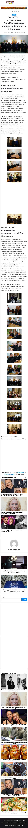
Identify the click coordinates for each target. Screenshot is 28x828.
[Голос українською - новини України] (10, 2)
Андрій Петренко (14, 549)
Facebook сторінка (9, 474)
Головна (12, 11)
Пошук (2, 597)
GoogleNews (20, 472)
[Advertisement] (14, 199)
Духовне (17, 11)
